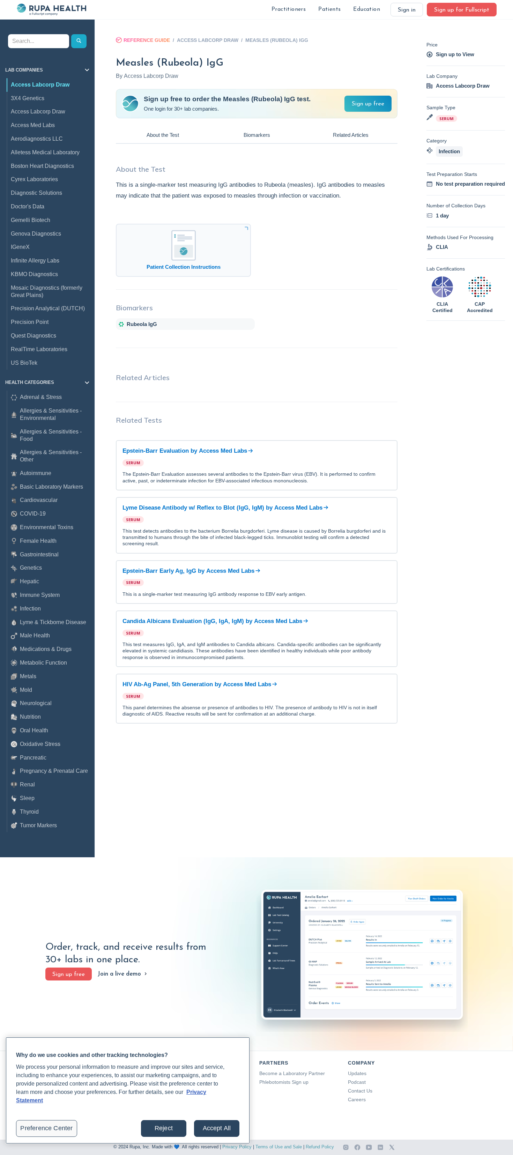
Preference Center (46, 1128)
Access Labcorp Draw (207, 40)
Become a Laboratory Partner (292, 1073)
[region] (128, 1090)
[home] (51, 9)
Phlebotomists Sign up (283, 1082)
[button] (288, 9)
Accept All (217, 1128)
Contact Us (360, 1091)
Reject (164, 1128)
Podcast (357, 1082)
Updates (357, 1073)
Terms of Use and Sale (278, 1146)
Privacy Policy (237, 1146)
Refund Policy (320, 1146)
